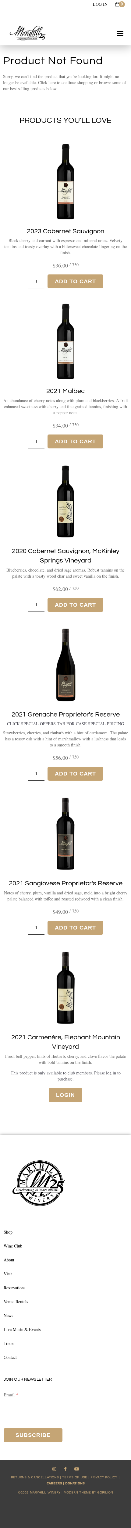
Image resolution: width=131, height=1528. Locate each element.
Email (9, 1395)
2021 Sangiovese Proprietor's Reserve (65, 883)
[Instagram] (54, 1468)
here (52, 82)
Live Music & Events (22, 1329)
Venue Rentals (16, 1301)
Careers (54, 1483)
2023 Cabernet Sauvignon (65, 231)
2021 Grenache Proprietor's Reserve (66, 714)
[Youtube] (76, 1468)
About (9, 1260)
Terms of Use (74, 1477)
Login (65, 1095)
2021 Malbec (65, 391)
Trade (8, 1343)
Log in (100, 4)
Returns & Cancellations (35, 1477)
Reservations (14, 1287)
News (8, 1315)
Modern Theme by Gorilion (88, 1492)
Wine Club (13, 1246)
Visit (8, 1274)
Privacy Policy (104, 1477)
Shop (8, 1232)
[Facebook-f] (65, 1468)
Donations (75, 1483)
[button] (120, 33)
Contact (10, 1357)
